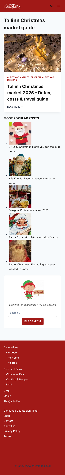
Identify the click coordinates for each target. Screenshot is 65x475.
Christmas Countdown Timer (21, 410)
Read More (15, 107)
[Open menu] (58, 6)
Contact (8, 420)
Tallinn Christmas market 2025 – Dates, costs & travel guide (29, 93)
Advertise (9, 426)
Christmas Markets (18, 77)
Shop (7, 415)
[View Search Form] (51, 6)
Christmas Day (15, 374)
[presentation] (32, 53)
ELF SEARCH (32, 321)
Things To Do (12, 401)
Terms (7, 436)
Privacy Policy (12, 431)
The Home (12, 357)
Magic (7, 395)
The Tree (11, 362)
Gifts (7, 390)
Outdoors (12, 352)
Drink (9, 384)
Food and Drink (13, 369)
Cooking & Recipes (17, 379)
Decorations (11, 347)
